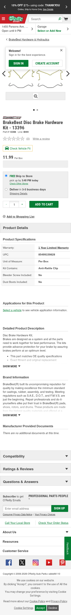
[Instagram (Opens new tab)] (36, 562)
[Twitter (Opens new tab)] (22, 562)
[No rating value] (14, 138)
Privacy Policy (59, 601)
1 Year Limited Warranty (53, 247)
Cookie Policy (37, 601)
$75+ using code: (35, 7)
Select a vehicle (12, 310)
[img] (61, 50)
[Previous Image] (4, 74)
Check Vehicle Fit (20, 148)
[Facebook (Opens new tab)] (9, 562)
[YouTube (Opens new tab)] (49, 562)
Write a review (41, 138)
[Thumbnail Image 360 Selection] (37, 110)
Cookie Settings (23, 607)
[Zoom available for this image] (36, 96)
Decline (52, 607)
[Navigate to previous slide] (4, 7)
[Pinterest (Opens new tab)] (62, 562)
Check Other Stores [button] (19, 183)
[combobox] (46, 18)
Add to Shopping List (20, 216)
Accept (40, 607)
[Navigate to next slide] (66, 7)
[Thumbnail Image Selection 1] (34, 110)
